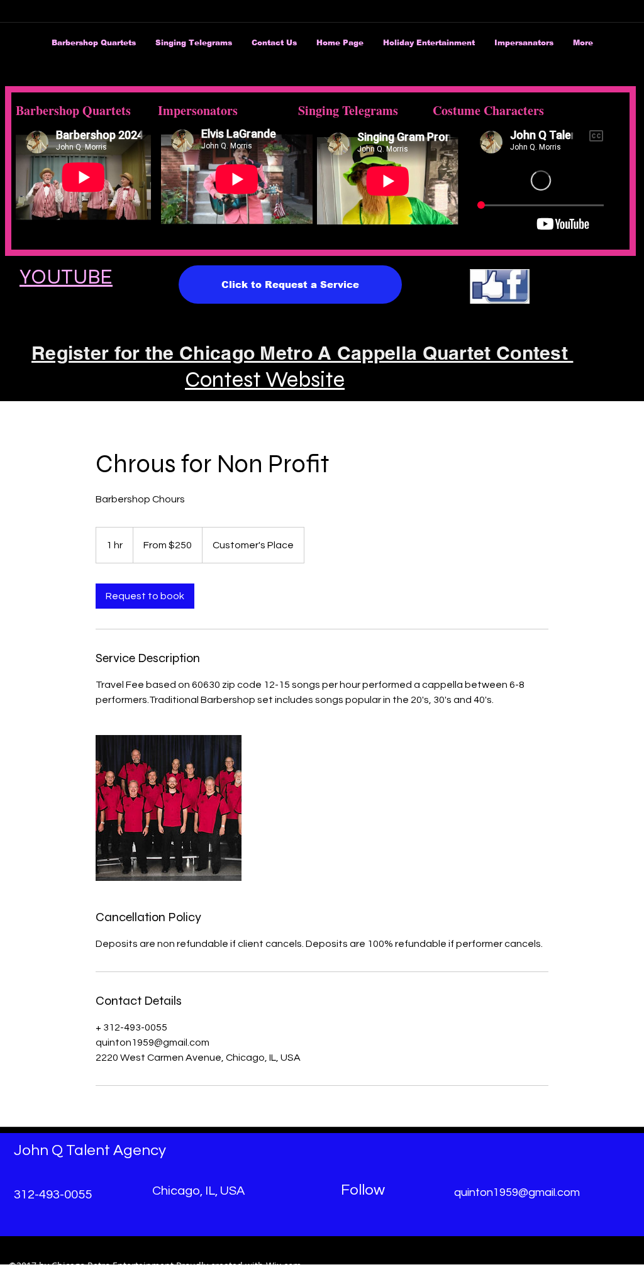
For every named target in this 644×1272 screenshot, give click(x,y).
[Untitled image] (169, 808)
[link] (145, 596)
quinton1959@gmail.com (517, 1192)
